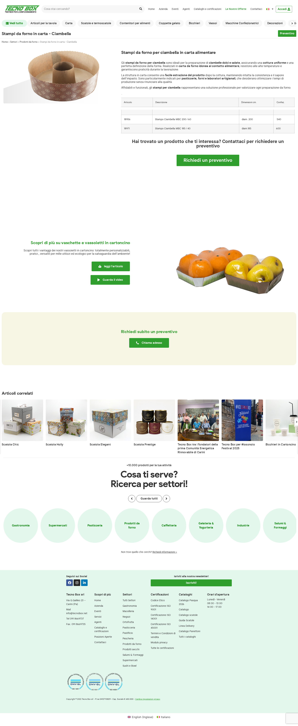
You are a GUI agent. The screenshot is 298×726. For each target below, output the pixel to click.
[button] (292, 23)
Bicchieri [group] (194, 23)
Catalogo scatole (188, 615)
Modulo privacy (159, 642)
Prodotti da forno (29, 42)
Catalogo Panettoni (189, 631)
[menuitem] (270, 9)
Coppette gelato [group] (169, 23)
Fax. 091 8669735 (76, 624)
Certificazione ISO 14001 (161, 617)
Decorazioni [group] (275, 23)
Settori (13, 42)
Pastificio (128, 633)
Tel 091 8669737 (75, 618)
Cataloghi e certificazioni (207, 9)
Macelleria (128, 611)
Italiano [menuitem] (165, 717)
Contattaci (256, 9)
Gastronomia (21, 525)
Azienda (163, 9)
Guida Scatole (186, 620)
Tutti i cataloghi (187, 637)
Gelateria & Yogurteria (206, 525)
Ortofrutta (128, 622)
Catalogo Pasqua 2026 (188, 602)
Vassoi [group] (213, 23)
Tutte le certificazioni (162, 648)
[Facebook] (69, 582)
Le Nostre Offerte (235, 9)
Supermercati (58, 525)
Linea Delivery (186, 626)
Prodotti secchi (131, 649)
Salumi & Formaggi (280, 525)
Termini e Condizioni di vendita (163, 635)
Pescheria (128, 638)
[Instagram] (77, 582)
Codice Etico (158, 600)
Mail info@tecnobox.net (76, 611)
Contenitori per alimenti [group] (135, 23)
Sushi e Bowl (129, 666)
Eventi (175, 9)
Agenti (186, 9)
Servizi (97, 617)
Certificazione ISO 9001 (161, 608)
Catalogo (184, 609)
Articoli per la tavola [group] (44, 23)
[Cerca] (141, 9)
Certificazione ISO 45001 (161, 626)
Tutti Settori (129, 600)
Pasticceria (94, 525)
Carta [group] (68, 23)
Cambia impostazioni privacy (147, 699)
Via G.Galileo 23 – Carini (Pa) (76, 602)
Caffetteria (169, 525)
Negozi (126, 617)
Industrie (243, 525)
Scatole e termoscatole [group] (96, 23)
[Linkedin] (84, 582)
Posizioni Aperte (103, 637)
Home (151, 9)
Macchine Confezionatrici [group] (242, 23)
